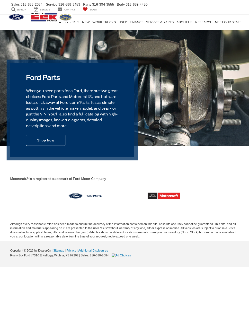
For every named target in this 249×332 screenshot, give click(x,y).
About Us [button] (185, 22)
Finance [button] (136, 22)
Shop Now (45, 140)
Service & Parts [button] (160, 22)
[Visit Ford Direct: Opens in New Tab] (122, 255)
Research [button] (203, 22)
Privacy (71, 250)
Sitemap (58, 250)
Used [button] (123, 22)
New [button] (86, 22)
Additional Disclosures (93, 250)
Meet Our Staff (228, 22)
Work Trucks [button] (104, 22)
